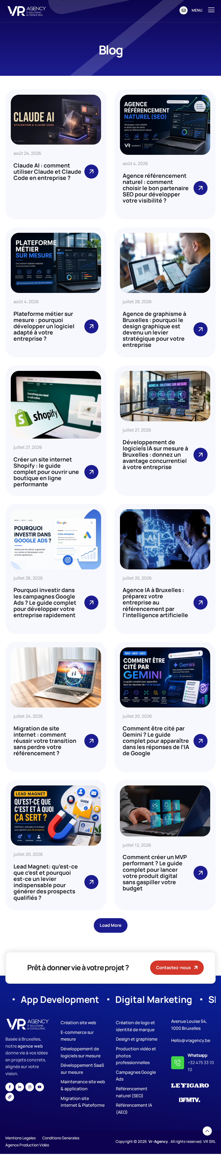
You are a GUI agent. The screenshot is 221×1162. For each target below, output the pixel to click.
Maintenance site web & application (83, 1085)
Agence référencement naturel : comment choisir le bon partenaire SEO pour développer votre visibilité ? (156, 188)
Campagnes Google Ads (136, 1075)
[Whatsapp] (177, 1062)
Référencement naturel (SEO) (131, 1092)
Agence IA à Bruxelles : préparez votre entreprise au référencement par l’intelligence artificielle (155, 602)
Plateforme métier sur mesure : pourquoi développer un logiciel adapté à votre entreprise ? (43, 326)
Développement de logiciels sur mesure (81, 1052)
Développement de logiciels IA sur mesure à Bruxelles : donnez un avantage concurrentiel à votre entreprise (155, 454)
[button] (110, 925)
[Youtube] (39, 1087)
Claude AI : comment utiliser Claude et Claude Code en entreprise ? (47, 172)
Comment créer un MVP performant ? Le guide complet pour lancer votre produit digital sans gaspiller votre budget (155, 872)
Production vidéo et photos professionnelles (136, 1055)
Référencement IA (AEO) (134, 1108)
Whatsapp (198, 1055)
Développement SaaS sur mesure (82, 1068)
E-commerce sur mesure (77, 1035)
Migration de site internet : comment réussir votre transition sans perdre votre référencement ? (44, 740)
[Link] (9, 1097)
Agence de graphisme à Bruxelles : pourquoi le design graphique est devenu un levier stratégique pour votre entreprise (154, 329)
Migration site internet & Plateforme (83, 1101)
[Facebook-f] (9, 1087)
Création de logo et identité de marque (135, 1026)
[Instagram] (29, 1087)
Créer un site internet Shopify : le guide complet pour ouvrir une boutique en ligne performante (46, 472)
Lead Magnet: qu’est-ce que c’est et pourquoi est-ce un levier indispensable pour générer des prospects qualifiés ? (45, 882)
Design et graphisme (136, 1039)
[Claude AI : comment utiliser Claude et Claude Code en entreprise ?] (91, 172)
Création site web (78, 1023)
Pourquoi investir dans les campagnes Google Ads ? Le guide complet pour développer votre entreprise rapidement (44, 602)
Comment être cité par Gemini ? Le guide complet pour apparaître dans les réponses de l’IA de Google (156, 740)
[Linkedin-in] (19, 1087)
